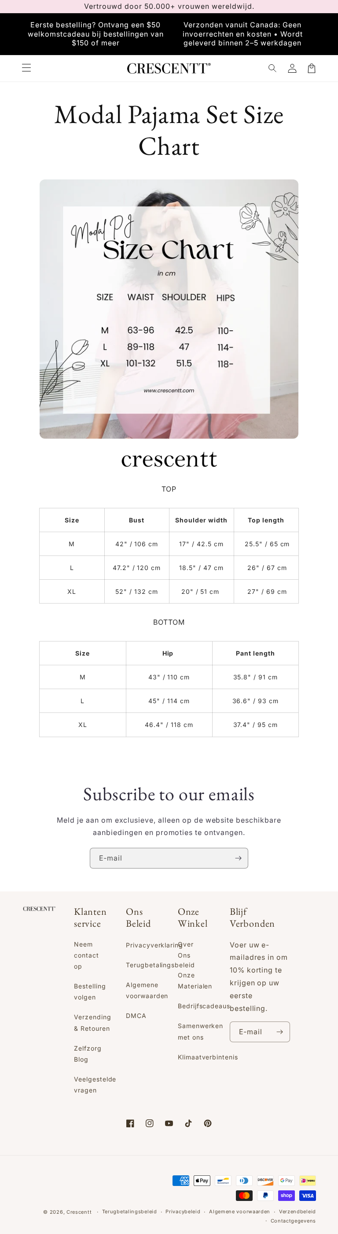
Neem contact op (86, 955)
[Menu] (26, 68)
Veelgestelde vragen (95, 1084)
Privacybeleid (182, 1211)
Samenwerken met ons (201, 1031)
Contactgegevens (293, 1221)
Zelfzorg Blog (88, 1053)
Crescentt (79, 1212)
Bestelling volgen (90, 991)
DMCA (136, 1015)
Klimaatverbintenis (208, 1057)
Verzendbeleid (297, 1211)
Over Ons (186, 949)
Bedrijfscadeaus (204, 1006)
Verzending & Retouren (92, 1022)
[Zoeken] (273, 68)
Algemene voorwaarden (147, 990)
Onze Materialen (195, 980)
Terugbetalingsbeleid (160, 965)
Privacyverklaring (154, 945)
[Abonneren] (238, 858)
